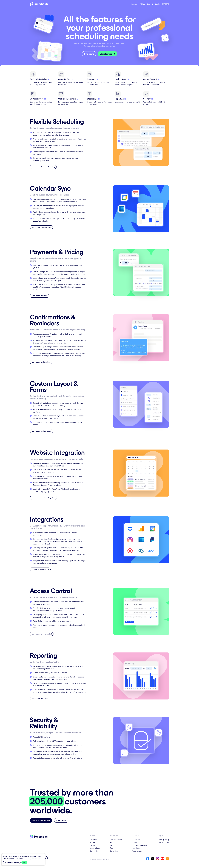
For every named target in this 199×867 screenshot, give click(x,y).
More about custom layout (41, 431)
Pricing (142, 4)
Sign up (165, 4)
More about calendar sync (41, 227)
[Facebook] (147, 858)
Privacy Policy (164, 839)
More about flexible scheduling (43, 167)
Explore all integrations (40, 569)
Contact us (114, 851)
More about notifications (41, 362)
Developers (136, 848)
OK (24, 862)
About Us (136, 839)
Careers (135, 842)
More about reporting (39, 698)
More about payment (39, 295)
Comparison (95, 851)
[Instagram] (157, 858)
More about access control (42, 634)
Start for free (106, 54)
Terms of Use (164, 842)
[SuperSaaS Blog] (167, 858)
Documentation (116, 839)
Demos (92, 845)
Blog (111, 848)
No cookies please (12, 862)
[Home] (39, 4)
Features (93, 839)
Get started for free (41, 820)
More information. (17, 858)
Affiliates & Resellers (140, 845)
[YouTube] (162, 858)
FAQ (111, 845)
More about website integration (43, 498)
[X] (152, 858)
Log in (157, 4)
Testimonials (137, 851)
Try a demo (89, 54)
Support (150, 4)
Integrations (95, 848)
